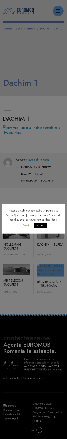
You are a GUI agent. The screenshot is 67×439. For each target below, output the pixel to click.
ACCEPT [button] (40, 225)
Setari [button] (26, 225)
